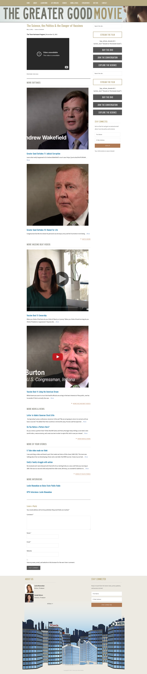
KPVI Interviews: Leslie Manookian (39, 491)
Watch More (86, 239)
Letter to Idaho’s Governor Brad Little (40, 415)
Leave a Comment (39, 29)
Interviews (35, 74)
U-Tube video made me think (37, 450)
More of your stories (83, 474)
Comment (30, 514)
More (28, 160)
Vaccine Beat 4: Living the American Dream (43, 391)
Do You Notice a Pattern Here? (38, 426)
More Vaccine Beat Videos (82, 404)
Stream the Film (107, 34)
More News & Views (84, 439)
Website (29, 551)
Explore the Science (108, 65)
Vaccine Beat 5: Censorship (37, 315)
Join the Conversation (108, 57)
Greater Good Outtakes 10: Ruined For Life (42, 229)
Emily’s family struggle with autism (40, 462)
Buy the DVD (107, 49)
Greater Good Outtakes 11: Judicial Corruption (43, 153)
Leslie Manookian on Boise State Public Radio (43, 485)
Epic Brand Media (80, 670)
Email (29, 542)
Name (29, 533)
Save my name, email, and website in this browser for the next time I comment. (51, 562)
